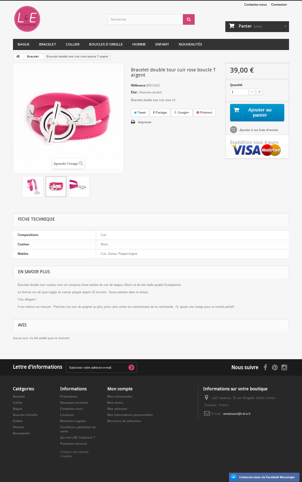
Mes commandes (119, 396)
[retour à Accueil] (17, 57)
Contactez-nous (255, 4)
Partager (161, 112)
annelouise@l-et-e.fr (237, 414)
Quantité (236, 85)
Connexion (279, 4)
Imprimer (144, 122)
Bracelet (47, 44)
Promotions (68, 396)
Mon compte (120, 388)
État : (134, 92)
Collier (73, 44)
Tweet (141, 112)
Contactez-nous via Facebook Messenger (267, 477)
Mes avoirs (115, 402)
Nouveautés (190, 44)
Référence (138, 85)
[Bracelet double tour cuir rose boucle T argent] (32, 186)
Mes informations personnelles (130, 415)
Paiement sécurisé (73, 443)
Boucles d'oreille (106, 44)
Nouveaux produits (74, 402)
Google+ (183, 112)
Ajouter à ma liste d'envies (258, 130)
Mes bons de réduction (124, 421)
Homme (139, 44)
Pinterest (205, 112)
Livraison (67, 415)
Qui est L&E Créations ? (77, 437)
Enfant (162, 44)
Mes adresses (117, 409)
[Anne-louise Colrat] (56, 19)
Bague (23, 44)
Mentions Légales (73, 421)
